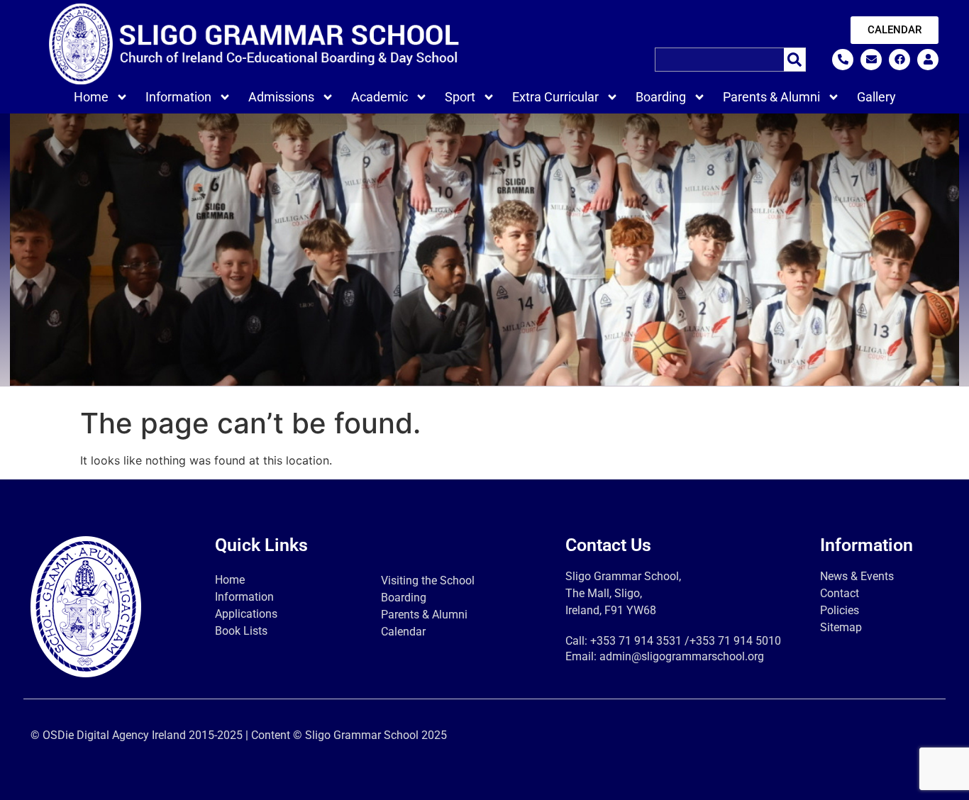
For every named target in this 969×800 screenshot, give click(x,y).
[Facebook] (899, 59)
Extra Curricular (555, 96)
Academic (379, 96)
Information (178, 96)
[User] (927, 59)
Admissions (281, 96)
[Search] (795, 60)
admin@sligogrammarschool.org (681, 656)
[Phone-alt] (842, 59)
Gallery (876, 96)
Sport (460, 96)
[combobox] (719, 60)
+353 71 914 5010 (735, 641)
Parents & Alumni (771, 96)
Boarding (661, 96)
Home (91, 96)
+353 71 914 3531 (636, 641)
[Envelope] (871, 59)
